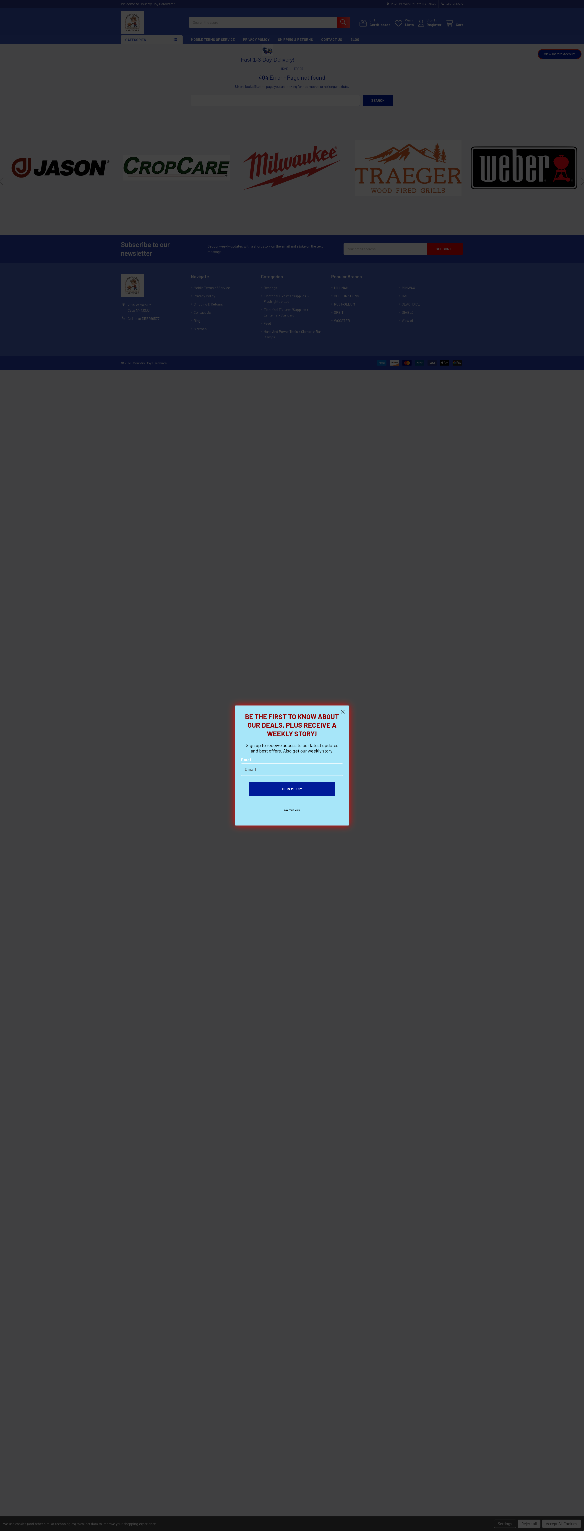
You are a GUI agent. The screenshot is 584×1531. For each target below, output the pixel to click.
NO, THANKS (292, 810)
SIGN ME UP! (292, 788)
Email (247, 760)
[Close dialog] (343, 712)
